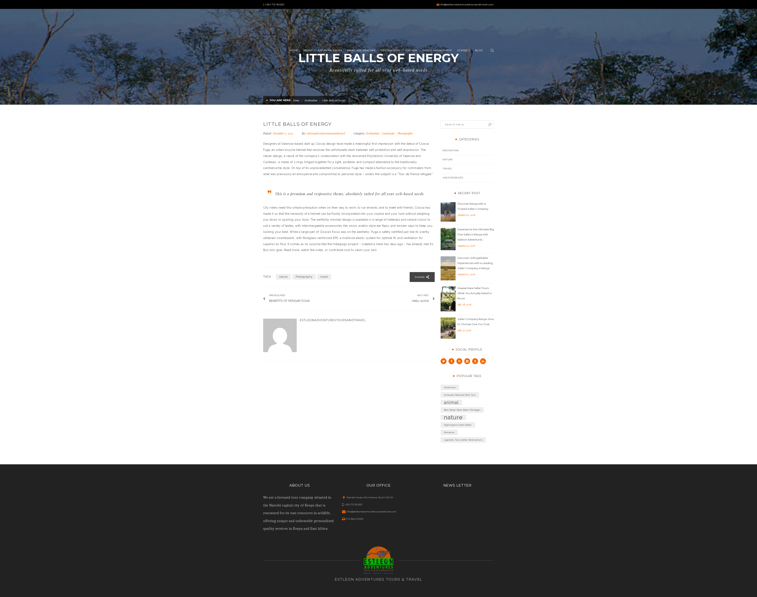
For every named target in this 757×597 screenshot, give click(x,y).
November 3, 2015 (283, 133)
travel (324, 276)
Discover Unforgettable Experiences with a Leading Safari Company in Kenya (475, 263)
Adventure (450, 387)
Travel (447, 168)
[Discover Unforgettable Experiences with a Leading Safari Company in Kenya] (448, 268)
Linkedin (483, 361)
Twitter (444, 361)
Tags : (268, 276)
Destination (311, 100)
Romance (449, 432)
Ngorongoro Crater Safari (458, 425)
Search (490, 124)
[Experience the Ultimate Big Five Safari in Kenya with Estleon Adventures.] (448, 239)
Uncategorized (453, 177)
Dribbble (459, 361)
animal (451, 402)
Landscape (388, 133)
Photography (405, 133)
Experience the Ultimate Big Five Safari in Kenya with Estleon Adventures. (476, 234)
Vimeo (467, 361)
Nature (448, 159)
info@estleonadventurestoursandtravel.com (466, 4)
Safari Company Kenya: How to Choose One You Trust (476, 321)
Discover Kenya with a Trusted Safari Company (473, 206)
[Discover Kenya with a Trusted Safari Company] (448, 212)
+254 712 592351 (274, 4)
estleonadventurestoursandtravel (326, 133)
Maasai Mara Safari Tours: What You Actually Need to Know (475, 293)
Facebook (451, 361)
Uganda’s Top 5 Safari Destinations (463, 440)
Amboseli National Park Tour (460, 395)
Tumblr (475, 361)
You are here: (280, 100)
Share (420, 277)
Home (296, 100)
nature (283, 276)
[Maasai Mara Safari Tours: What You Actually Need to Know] (448, 298)
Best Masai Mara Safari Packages (462, 410)
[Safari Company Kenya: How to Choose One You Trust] (448, 328)
